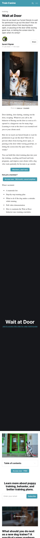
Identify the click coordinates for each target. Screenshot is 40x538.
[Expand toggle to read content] (35, 463)
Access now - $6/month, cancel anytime (20, 179)
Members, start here (20, 170)
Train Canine (9, 3)
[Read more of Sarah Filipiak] (4, 39)
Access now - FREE (20, 471)
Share (34, 42)
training (5, 11)
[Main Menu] (36, 3)
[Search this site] (32, 3)
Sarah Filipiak (8, 44)
